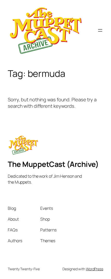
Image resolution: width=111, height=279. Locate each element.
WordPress (94, 268)
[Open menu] (100, 30)
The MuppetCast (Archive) (53, 164)
